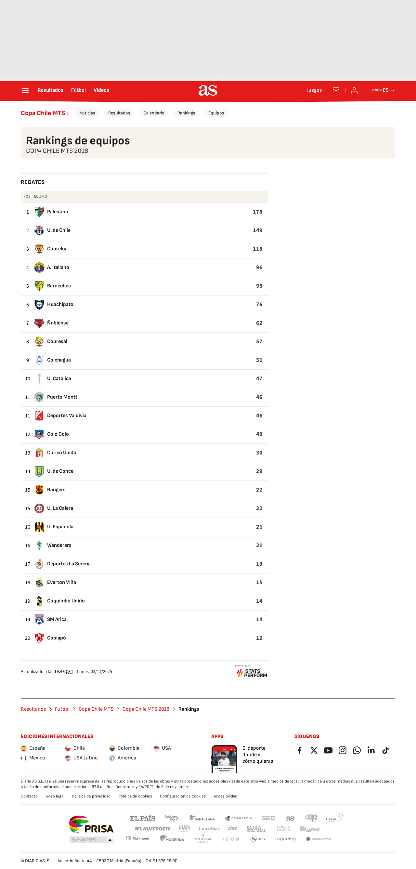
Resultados (50, 90)
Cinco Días (209, 829)
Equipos (216, 113)
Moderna (172, 839)
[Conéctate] (354, 90)
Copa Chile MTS (43, 113)
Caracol (334, 818)
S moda (258, 839)
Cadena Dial (233, 829)
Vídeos (101, 90)
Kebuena (309, 829)
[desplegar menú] (25, 90)
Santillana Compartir (238, 818)
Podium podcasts (202, 839)
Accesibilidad (225, 796)
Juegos (314, 90)
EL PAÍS (142, 818)
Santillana (202, 818)
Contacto (29, 796)
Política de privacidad (91, 796)
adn (311, 818)
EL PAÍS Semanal (256, 829)
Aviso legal (55, 796)
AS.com (290, 818)
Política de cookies (135, 796)
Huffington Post (152, 829)
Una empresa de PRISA (91, 824)
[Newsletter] (336, 90)
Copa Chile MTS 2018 (146, 709)
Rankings (186, 113)
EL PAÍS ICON (230, 839)
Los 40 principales (171, 818)
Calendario (153, 113)
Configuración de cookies (183, 796)
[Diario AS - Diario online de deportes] (208, 90)
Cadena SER (268, 818)
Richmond (137, 838)
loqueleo (286, 839)
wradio (185, 829)
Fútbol (78, 90)
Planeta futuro (283, 829)
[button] (91, 840)
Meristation (318, 839)
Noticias (87, 113)
